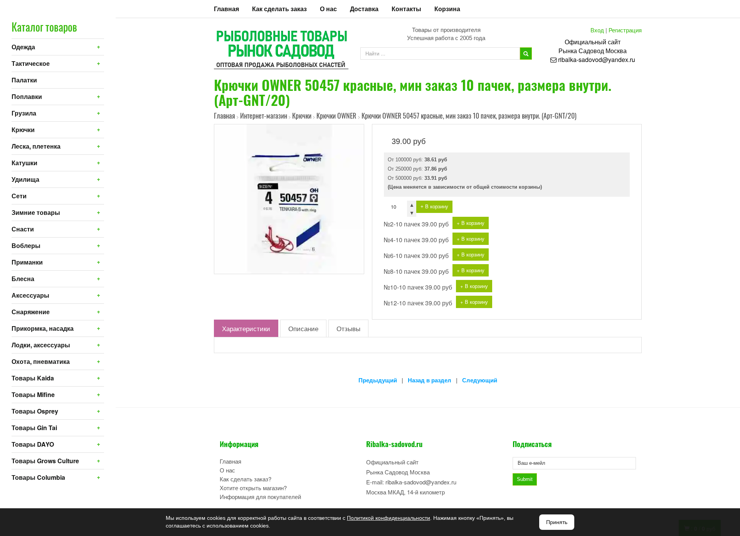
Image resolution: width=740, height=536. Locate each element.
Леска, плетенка (36, 146)
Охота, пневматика (41, 361)
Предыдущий (377, 380)
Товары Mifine (33, 394)
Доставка (364, 8)
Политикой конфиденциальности (388, 518)
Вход (597, 30)
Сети (19, 195)
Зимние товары (36, 212)
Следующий (479, 380)
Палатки (24, 79)
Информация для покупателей (260, 496)
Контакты (406, 8)
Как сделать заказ (279, 8)
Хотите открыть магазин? (253, 488)
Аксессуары (30, 295)
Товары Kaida (33, 378)
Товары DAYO (33, 444)
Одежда (23, 46)
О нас (328, 8)
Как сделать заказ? (245, 479)
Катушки (24, 162)
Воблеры (26, 245)
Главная (226, 8)
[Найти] (526, 53)
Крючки (23, 129)
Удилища (25, 179)
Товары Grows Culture (45, 460)
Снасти (23, 228)
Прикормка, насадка (43, 328)
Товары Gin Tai (34, 427)
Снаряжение (31, 311)
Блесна (23, 278)
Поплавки (27, 96)
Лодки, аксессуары (41, 344)
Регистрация (625, 30)
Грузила (24, 113)
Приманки (27, 262)
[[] (289, 198)
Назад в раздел (429, 380)
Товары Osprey (35, 411)
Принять (556, 522)
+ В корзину (434, 206)
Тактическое (31, 63)
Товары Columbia (38, 477)
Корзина (447, 8)
